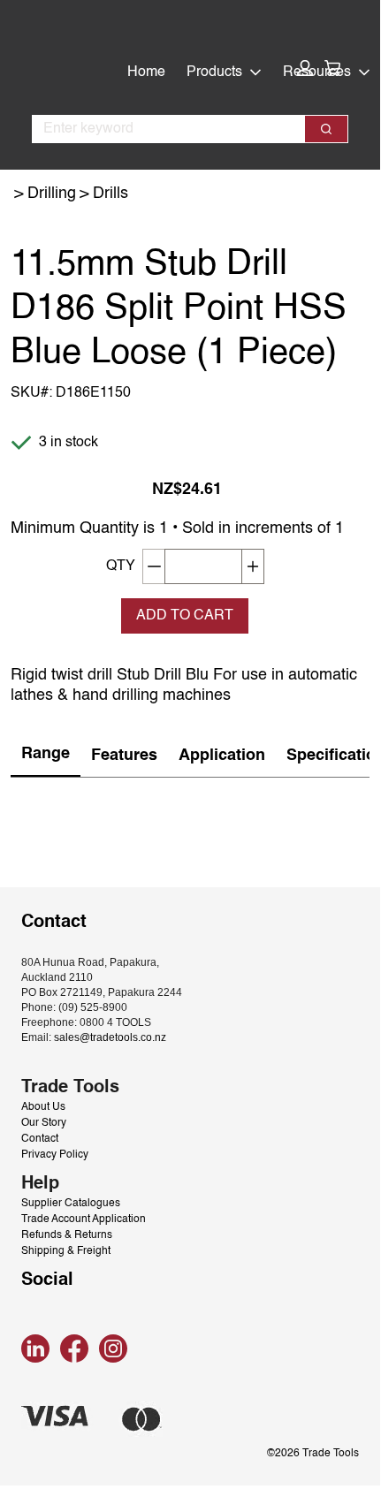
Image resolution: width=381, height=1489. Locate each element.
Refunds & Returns (66, 1235)
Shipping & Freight (65, 1251)
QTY (120, 566)
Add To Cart (184, 616)
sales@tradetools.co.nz (110, 1037)
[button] (305, 68)
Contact (39, 1139)
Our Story (43, 1123)
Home (146, 72)
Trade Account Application (83, 1219)
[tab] (45, 755)
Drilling (51, 193)
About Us (43, 1107)
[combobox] (161, 129)
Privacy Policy (54, 1155)
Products (214, 72)
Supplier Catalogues (70, 1203)
